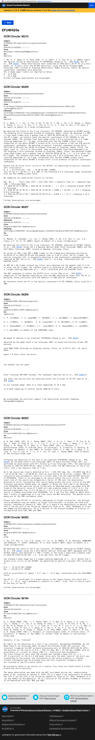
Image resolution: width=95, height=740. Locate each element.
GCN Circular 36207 (16, 207)
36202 (39, 259)
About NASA (7, 716)
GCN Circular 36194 (16, 598)
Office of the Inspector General (62, 720)
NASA (57, 710)
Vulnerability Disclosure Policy (62, 728)
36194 (76, 62)
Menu (92, 5)
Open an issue (50, 698)
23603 (10, 381)
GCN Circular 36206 (16, 294)
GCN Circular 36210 (16, 36)
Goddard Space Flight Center (75, 710)
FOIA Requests (55, 716)
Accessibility (7, 720)
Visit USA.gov (53, 734)
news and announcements (63, 10)
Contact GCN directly (17, 698)
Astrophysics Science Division (37, 710)
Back (9, 22)
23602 (81, 375)
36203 (15, 64)
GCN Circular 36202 (16, 517)
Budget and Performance (12, 724)
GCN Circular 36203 (16, 418)
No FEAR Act (7, 728)
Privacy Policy (55, 724)
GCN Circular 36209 (16, 87)
